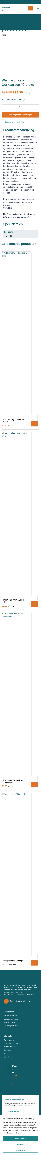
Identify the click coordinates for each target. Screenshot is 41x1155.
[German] (22, 10)
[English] (22, 7)
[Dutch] (19, 7)
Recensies (7, 1050)
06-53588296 (13, 1111)
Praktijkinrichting (9, 1022)
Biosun (9, 235)
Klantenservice (9, 1040)
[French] (19, 10)
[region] (20, 1135)
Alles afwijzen (20, 1150)
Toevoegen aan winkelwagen (20, 114)
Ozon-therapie (9, 1057)
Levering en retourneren (12, 1043)
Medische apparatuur (11, 1019)
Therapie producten (11, 1026)
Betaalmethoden (9, 1047)
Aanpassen (20, 1144)
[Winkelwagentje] (30, 8)
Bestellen (34, 423)
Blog (5, 1053)
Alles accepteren (20, 1138)
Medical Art (14, 1069)
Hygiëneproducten (10, 1016)
